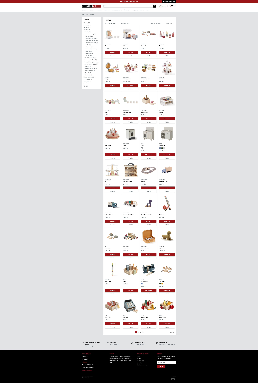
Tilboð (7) (86, 86)
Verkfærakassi (126, 248)
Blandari (106, 45)
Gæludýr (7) (86, 84)
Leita (138, 356)
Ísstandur (161, 112)
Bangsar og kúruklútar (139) (91, 59)
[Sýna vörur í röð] (171, 23)
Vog (105, 181)
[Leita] (154, 6)
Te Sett (106, 112)
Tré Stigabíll (161, 214)
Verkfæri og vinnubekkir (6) (92, 42)
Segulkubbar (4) (89, 46)
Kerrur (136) (86, 25)
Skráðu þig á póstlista (170, 1)
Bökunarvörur (144, 45)
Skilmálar (139, 358)
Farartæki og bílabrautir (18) (92, 40)
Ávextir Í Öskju (162, 317)
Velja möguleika (130, 85)
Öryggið (134, 10)
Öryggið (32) (87, 81)
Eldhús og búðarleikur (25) (91, 38)
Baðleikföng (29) (89, 51)
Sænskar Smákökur (145, 79)
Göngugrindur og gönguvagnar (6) (92, 62)
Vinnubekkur (162, 145)
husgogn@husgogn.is (87, 370)
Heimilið (99, 10)
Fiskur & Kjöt (107, 317)
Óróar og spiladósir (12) (90, 70)
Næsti (171, 332)
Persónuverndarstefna (142, 365)
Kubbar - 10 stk (108, 281)
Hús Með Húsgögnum (127, 181)
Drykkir (124, 281)
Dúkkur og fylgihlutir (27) (91, 49)
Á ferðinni (126, 10)
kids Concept (108, 179)
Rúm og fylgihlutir (116, 10)
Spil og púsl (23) (89, 36)
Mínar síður (161, 6)
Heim (83, 14)
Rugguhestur (162, 248)
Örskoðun (112, 55)
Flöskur (160, 45)
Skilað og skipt (140, 360)
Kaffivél (124, 45)
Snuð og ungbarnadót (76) (90, 57)
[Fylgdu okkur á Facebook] (172, 379)
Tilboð (147, 10)
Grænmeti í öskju (144, 317)
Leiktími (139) (87, 29)
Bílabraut (143, 181)
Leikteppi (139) (88, 66)
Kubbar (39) (88, 44)
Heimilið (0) (86, 27)
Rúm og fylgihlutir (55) (89, 77)
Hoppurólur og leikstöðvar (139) (91, 64)
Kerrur (91, 10)
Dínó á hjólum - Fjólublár (146, 214)
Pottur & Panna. (108, 248)
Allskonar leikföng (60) (90, 34)
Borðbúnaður (162, 281)
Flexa (106, 143)
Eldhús (142, 145)
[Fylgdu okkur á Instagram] (174, 379)
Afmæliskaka (108, 145)
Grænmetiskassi (144, 112)
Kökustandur (162, 79)
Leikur (87, 14)
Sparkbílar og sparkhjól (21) (90, 68)
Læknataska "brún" (145, 248)
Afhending (139, 362)
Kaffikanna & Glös (127, 112)
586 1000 (85, 362)
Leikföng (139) (88, 31)
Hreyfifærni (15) (89, 53)
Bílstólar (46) (87, 22)
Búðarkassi (125, 317)
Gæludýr (142, 10)
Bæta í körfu (112, 52)
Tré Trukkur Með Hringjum (128, 214)
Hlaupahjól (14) (88, 72)
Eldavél (124, 145)
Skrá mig (161, 366)
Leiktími (106, 10)
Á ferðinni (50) (87, 79)
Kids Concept (108, 43)
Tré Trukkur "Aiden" (163, 181)
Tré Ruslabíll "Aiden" (109, 214)
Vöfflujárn (107, 79)
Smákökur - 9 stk (126, 79)
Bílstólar (84, 10)
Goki (160, 212)
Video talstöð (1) (88, 74)
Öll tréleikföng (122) (90, 55)
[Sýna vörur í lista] (173, 23)
